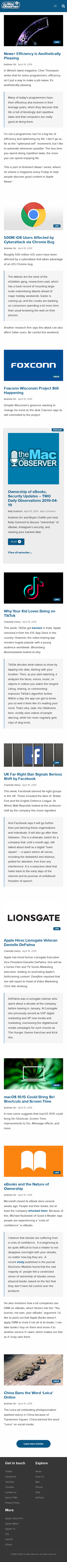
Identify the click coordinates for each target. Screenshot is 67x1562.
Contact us (10, 1492)
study (20, 1262)
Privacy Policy (12, 1502)
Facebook (10, 1476)
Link (57, 42)
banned (37, 628)
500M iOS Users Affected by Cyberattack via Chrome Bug (29, 240)
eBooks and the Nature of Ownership (26, 1186)
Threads (9, 1487)
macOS (9, 1539)
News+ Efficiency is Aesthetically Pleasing (32, 56)
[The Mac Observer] (10, 6)
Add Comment (47, 511)
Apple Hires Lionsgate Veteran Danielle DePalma (30, 942)
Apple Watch (12, 1523)
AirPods (39, 1497)
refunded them (37, 1210)
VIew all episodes (18, 552)
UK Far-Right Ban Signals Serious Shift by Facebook (33, 776)
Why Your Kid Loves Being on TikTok (29, 613)
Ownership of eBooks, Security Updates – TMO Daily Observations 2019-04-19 (33, 498)
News (56, 376)
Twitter (8, 1471)
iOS (7, 1534)
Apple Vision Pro (14, 1518)
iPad (37, 1492)
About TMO (11, 1497)
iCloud (8, 1544)
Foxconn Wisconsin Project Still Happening (31, 390)
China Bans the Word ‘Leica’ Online (28, 1395)
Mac (37, 1482)
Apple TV (10, 1529)
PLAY (14, 542)
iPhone (39, 1487)
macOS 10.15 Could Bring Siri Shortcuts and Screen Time (29, 1099)
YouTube (9, 1482)
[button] (55, 6)
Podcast (57, 429)
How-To (39, 1476)
